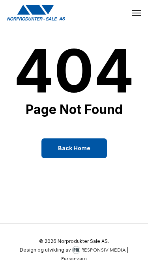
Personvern (74, 259)
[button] (136, 13)
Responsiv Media (103, 250)
